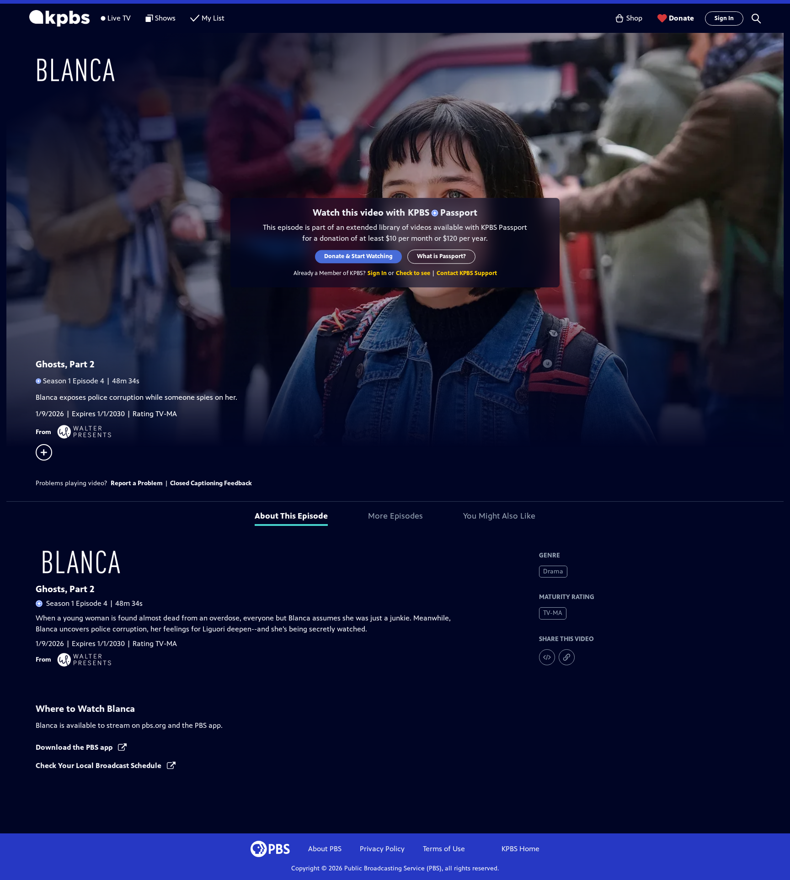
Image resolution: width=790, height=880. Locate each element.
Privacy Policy (382, 848)
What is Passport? (441, 256)
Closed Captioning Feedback (211, 483)
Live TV (119, 18)
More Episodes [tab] (395, 516)
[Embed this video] (547, 657)
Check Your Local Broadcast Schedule (99, 765)
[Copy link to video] (567, 657)
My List (213, 18)
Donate (681, 18)
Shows (165, 18)
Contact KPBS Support (467, 273)
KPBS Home (520, 848)
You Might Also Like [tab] (499, 516)
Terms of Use (444, 848)
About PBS (325, 848)
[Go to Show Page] (407, 69)
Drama (553, 571)
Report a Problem (137, 483)
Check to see (413, 273)
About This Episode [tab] (291, 516)
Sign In (724, 18)
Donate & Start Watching (358, 256)
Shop (634, 18)
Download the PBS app (75, 747)
